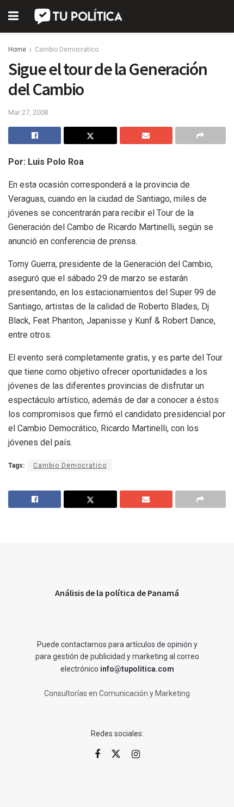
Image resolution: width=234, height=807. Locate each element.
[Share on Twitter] (90, 135)
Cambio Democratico (66, 49)
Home (17, 49)
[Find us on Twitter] (116, 754)
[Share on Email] (146, 135)
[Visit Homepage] (79, 16)
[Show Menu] (13, 16)
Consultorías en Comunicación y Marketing (117, 693)
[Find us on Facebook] (97, 754)
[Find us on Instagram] (136, 754)
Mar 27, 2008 (28, 112)
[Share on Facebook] (34, 135)
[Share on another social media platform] (200, 135)
